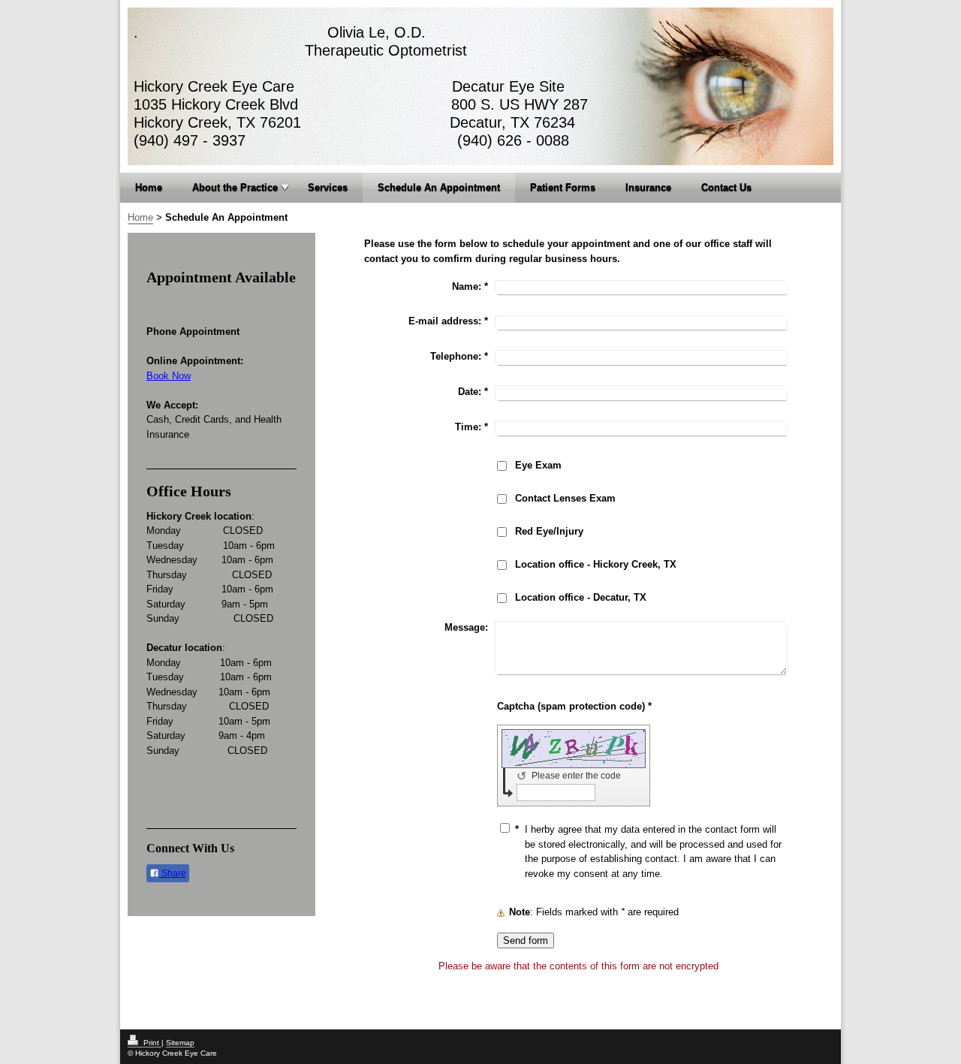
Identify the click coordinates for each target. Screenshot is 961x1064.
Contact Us (726, 187)
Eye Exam (538, 465)
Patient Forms (562, 187)
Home (148, 187)
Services (328, 187)
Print (151, 1042)
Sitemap (180, 1042)
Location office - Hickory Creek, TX (595, 564)
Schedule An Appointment (439, 187)
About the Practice (235, 187)
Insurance (648, 187)
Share (172, 873)
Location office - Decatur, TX (580, 597)
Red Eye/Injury (549, 531)
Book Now (168, 375)
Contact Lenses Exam (565, 498)
